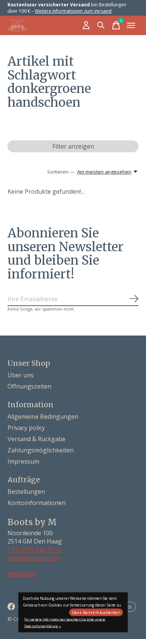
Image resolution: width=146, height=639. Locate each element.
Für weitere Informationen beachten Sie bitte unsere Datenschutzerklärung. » (65, 622)
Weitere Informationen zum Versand (73, 11)
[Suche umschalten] (101, 25)
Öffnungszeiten (29, 386)
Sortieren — (60, 171)
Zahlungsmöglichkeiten (40, 450)
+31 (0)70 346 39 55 (34, 550)
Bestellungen (26, 491)
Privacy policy (26, 428)
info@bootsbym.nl (33, 558)
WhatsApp (22, 574)
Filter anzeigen (73, 146)
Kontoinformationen (36, 503)
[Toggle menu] (131, 25)
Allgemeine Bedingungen (42, 416)
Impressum (23, 461)
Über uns (20, 375)
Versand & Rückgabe (36, 439)
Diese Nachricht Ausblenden (96, 612)
